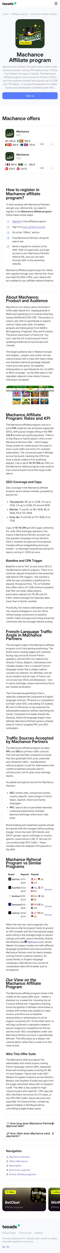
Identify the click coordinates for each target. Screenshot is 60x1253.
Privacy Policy (9, 1233)
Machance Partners (19, 1156)
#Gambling (25, 43)
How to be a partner (19, 1169)
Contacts (39, 1233)
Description (15, 1165)
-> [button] (51, 144)
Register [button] (16, 221)
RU (8, 1247)
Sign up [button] (30, 95)
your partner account (34, 226)
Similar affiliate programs (22, 1174)
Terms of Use (25, 1233)
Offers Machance (18, 1161)
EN (3, 1247)
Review (48, 889)
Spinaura (32, 941)
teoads (7, 3)
